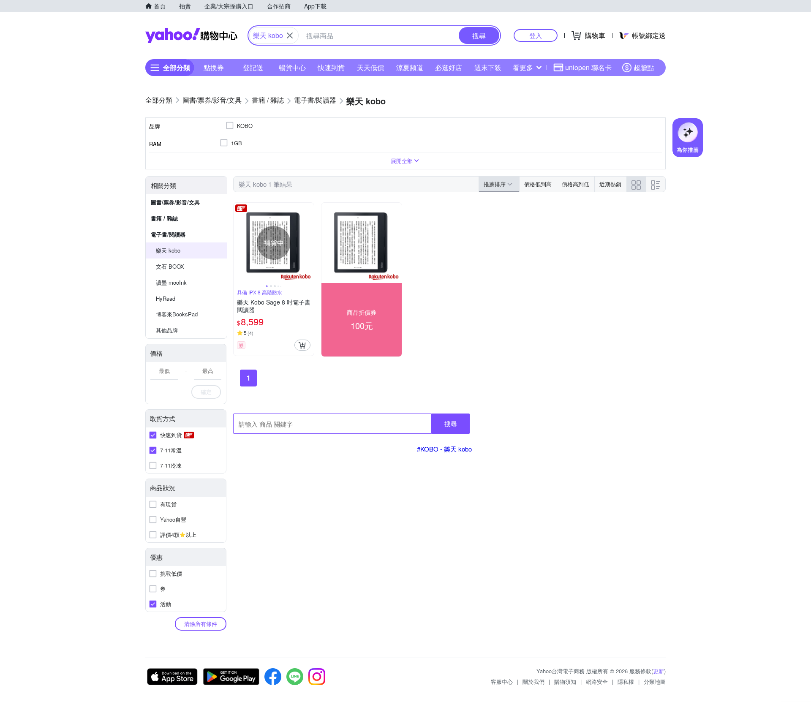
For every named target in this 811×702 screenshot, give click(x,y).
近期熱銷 (610, 184)
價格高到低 (575, 184)
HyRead (165, 298)
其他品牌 (167, 330)
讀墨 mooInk (171, 282)
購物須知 (565, 682)
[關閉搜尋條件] (290, 35)
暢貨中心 (292, 67)
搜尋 (450, 423)
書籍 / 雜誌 (164, 218)
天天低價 (370, 67)
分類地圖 (655, 682)
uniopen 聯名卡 (588, 67)
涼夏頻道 (409, 67)
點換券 (214, 67)
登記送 (253, 67)
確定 (206, 392)
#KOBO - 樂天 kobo (444, 448)
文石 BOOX (170, 266)
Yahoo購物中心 (191, 35)
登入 (535, 35)
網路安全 (597, 682)
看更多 (523, 67)
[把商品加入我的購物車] (302, 345)
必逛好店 (448, 67)
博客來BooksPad (177, 314)
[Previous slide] (239, 242)
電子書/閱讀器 (168, 234)
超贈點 (644, 67)
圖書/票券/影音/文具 (175, 202)
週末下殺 (487, 67)
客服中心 (502, 682)
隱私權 (626, 682)
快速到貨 (331, 67)
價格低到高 (538, 184)
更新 (658, 671)
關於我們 (533, 682)
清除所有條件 (200, 624)
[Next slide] (308, 242)
